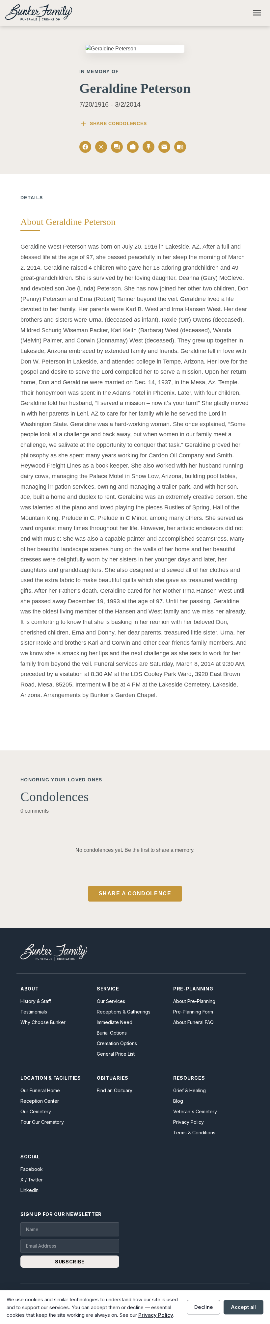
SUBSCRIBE (70, 1261)
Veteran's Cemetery (195, 1111)
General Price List (116, 1054)
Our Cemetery (35, 1111)
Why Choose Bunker (43, 1022)
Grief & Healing (189, 1090)
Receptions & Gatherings (123, 1011)
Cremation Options (117, 1043)
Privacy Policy (188, 1122)
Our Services (111, 1001)
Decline (203, 1307)
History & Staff (35, 1001)
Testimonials (33, 1011)
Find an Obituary (114, 1090)
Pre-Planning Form (193, 1011)
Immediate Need (114, 1022)
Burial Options (112, 1033)
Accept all (243, 1307)
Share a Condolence (135, 893)
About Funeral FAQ (193, 1022)
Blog (178, 1101)
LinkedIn (29, 1190)
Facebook (31, 1169)
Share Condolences (113, 124)
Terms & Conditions (194, 1132)
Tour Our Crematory (42, 1122)
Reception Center (39, 1101)
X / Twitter (31, 1179)
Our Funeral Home (40, 1090)
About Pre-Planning (194, 1001)
